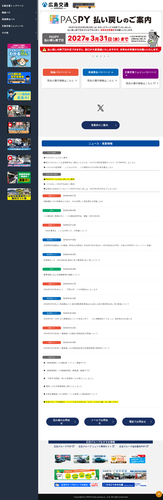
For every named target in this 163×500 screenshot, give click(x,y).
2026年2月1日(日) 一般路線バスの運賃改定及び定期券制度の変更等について (77, 348)
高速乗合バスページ (99, 72)
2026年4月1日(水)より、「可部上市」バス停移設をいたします (71, 289)
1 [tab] (93, 56)
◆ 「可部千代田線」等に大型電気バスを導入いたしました (69, 378)
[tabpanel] (100, 32)
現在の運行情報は (60, 80)
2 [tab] (97, 56)
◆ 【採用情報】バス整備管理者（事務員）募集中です (67, 370)
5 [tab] (108, 56)
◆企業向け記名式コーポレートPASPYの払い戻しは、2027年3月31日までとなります (80, 189)
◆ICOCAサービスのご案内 (55, 158)
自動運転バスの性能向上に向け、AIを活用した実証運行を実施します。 (74, 201)
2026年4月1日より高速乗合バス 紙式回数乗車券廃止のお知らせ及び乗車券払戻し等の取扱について (86, 304)
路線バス (6, 12)
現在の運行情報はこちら (100, 80)
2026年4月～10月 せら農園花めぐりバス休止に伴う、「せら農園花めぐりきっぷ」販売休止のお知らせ (88, 319)
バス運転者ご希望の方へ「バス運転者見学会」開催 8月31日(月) (72, 216)
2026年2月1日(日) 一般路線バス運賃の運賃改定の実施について (71, 333)
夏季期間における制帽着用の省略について (62, 275)
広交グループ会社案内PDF (132, 446)
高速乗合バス (8, 19)
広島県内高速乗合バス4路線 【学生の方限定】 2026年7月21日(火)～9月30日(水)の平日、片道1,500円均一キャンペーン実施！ (98, 245)
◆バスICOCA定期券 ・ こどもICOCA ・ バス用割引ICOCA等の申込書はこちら (78, 167)
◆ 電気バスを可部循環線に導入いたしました (63, 386)
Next (161, 30)
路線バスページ (59, 72)
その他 (5, 32)
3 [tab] (100, 56)
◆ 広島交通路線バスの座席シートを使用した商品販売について (71, 394)
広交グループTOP (63, 446)
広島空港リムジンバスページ (140, 72)
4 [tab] (104, 56)
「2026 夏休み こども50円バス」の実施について (65, 230)
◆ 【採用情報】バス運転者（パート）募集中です (65, 363)
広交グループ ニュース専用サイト (95, 446)
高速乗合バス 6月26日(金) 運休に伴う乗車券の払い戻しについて (72, 260)
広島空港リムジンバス (13, 26)
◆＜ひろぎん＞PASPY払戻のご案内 (59, 184)
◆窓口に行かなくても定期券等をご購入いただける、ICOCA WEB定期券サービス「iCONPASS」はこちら (89, 162)
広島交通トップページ (13, 5)
